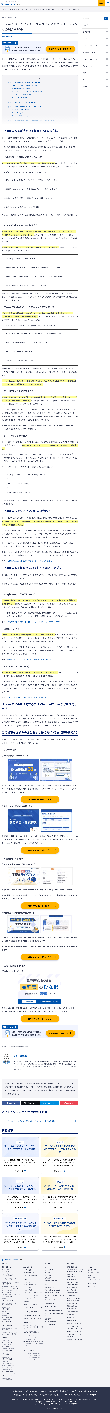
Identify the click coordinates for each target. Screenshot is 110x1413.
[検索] (106, 18)
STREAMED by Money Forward (32, 1336)
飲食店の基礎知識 (72, 1303)
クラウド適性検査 (7, 1379)
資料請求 (102, 3)
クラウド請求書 (11, 1291)
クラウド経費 (6, 1308)
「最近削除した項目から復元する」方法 (24, 86)
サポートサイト (49, 1270)
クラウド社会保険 (7, 1362)
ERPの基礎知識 (71, 1277)
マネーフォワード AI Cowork (32, 1354)
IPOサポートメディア (51, 1306)
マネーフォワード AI (31, 1358)
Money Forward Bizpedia (75, 1270)
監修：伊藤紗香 (7, 37)
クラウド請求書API (50, 1322)
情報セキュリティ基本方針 (50, 1391)
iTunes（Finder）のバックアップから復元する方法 (28, 92)
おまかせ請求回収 (28, 1272)
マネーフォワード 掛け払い (9, 1333)
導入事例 (47, 1272)
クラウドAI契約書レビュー (31, 1285)
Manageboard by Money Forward (33, 1340)
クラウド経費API (50, 1324)
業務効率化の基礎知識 (28, 9)
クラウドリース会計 (9, 1279)
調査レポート (92, 1275)
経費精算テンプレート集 (74, 1323)
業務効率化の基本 (89, 52)
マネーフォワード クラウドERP (32, 1298)
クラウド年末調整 (7, 1358)
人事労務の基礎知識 (72, 1285)
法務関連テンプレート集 (74, 1331)
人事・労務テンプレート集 (74, 1329)
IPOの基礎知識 (71, 1295)
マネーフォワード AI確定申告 (10, 1287)
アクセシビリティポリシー (73, 1395)
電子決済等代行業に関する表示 (50, 1395)
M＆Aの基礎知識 (71, 1309)
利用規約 (65, 1391)
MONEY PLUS (93, 1282)
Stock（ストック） (18, 113)
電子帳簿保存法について (30, 1305)
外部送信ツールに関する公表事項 (25, 1395)
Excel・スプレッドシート (91, 59)
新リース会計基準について (31, 1312)
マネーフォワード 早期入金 (31, 1332)
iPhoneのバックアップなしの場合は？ (23, 102)
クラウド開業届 (27, 1290)
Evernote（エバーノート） (20, 116)
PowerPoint (87, 66)
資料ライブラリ (92, 1270)
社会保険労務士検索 (51, 1280)
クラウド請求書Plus (7, 1299)
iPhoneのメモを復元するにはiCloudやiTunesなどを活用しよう (32, 120)
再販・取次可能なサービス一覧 (32, 1318)
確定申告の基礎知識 (72, 1282)
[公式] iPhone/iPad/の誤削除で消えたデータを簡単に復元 (29, 561)
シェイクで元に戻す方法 (19, 98)
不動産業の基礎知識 (72, 1311)
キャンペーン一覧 (93, 1272)
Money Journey (92, 1286)
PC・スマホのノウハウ (90, 45)
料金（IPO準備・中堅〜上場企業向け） (54, 1296)
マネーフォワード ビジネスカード (33, 1292)
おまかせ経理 (27, 1270)
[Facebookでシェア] (11, 1103)
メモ (84, 80)
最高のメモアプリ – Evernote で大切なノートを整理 (27, 697)
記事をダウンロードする (58, 49)
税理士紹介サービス (51, 1275)
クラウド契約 (27, 1282)
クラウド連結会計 (7, 1324)
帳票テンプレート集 (72, 1326)
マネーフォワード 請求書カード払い (33, 1327)
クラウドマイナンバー (8, 1366)
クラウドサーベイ (8, 1374)
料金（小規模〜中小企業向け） (54, 1292)
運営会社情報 (17, 1391)
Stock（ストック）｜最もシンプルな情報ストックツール (29, 659)
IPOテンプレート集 (72, 1337)
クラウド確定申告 (11, 1283)
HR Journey (91, 1289)
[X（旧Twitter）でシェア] (30, 1103)
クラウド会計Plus (8, 1274)
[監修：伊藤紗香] (6, 1062)
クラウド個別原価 (7, 1320)
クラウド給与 (5, 1354)
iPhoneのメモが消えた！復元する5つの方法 (25, 82)
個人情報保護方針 (31, 1391)
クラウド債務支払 (7, 1312)
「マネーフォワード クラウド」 (11, 9)
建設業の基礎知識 (72, 1306)
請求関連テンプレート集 (74, 1321)
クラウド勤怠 (9, 1345)
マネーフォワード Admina (31, 1295)
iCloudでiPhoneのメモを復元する (22, 89)
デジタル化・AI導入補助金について (33, 1308)
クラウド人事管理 (7, 1341)
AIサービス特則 (91, 1395)
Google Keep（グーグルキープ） (22, 110)
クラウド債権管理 (9, 1304)
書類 (84, 73)
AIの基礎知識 (70, 1314)
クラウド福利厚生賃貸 (8, 1370)
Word (85, 86)
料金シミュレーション (51, 1300)
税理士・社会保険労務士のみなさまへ (54, 1314)
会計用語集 (70, 1274)
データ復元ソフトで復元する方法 (22, 95)
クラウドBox (9, 1329)
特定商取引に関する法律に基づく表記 (84, 1391)
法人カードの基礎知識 (73, 1298)
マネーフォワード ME (94, 1278)
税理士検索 (48, 1278)
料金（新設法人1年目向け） (53, 1290)
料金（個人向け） (50, 1287)
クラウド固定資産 (7, 1316)
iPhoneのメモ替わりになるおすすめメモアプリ (26, 107)
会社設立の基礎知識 (72, 1293)
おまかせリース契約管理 (30, 1275)
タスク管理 (86, 32)
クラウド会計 (5, 1270)
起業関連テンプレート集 (74, 1334)
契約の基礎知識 (71, 1290)
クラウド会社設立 (28, 1287)
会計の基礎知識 (71, 1279)
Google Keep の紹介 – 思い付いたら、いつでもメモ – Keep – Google (34, 621)
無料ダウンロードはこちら (40, 799)
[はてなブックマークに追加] (49, 1103)
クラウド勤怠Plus (10, 1349)
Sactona (33, 1345)
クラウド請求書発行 (11, 1295)
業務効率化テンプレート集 (74, 1339)
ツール (85, 39)
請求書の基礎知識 (72, 1287)
